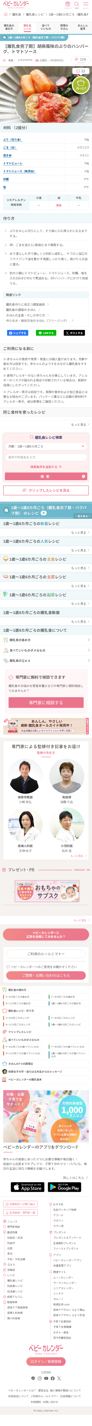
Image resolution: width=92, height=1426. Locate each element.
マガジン (58, 1220)
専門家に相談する (46, 702)
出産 (9, 1248)
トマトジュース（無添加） (19, 171)
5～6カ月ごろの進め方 (17, 996)
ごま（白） (10, 147)
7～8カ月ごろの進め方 (63, 996)
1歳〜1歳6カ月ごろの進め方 (66, 1003)
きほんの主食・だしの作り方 (25, 315)
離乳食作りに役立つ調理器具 (25, 304)
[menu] (86, 5)
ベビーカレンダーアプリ (67, 1260)
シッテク (58, 1293)
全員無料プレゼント (64, 1243)
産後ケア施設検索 (17, 1307)
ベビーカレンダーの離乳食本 (25, 1079)
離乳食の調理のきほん (21, 310)
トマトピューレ (13, 163)
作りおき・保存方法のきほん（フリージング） (37, 320)
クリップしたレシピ (19, 1032)
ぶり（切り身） (13, 139)
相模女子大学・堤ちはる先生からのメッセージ (35, 1071)
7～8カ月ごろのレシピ (63, 1017)
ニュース (12, 1221)
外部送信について (18, 1396)
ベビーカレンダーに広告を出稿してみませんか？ (46, 934)
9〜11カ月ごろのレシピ (18, 1024)
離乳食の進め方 (20, 640)
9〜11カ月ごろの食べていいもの (23, 1053)
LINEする (48, 333)
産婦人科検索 (15, 1312)
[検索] (76, 5)
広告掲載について (70, 1396)
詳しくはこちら (73, 1177)
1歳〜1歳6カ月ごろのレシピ (66, 1024)
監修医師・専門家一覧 (22, 1212)
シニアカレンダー (63, 1288)
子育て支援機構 (62, 1326)
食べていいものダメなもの (27, 650)
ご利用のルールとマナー (46, 953)
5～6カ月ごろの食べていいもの (22, 1046)
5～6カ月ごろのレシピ (17, 1017)
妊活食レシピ (15, 1291)
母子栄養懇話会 (62, 1337)
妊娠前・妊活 (15, 1237)
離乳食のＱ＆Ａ (20, 660)
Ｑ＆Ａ (11, 1264)
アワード (58, 1215)
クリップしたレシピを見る (49, 490)
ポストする (76, 333)
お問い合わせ (50, 1402)
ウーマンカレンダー (64, 1283)
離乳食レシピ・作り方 (21, 1010)
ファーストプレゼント (66, 1248)
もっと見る (78, 424)
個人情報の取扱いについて (65, 1390)
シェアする (19, 333)
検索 (46, 476)
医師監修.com (61, 1304)
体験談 (11, 1269)
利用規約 (36, 1402)
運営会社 (43, 1390)
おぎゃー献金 (61, 1332)
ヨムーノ (58, 1299)
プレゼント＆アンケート (67, 1237)
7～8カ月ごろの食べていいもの (67, 1046)
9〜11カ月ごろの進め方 (18, 1003)
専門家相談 (13, 1226)
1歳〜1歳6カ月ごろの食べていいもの (68, 1054)
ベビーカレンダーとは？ (22, 1390)
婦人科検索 (13, 1318)
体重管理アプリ (62, 1265)
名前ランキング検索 (64, 1209)
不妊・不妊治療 (16, 1259)
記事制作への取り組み (22, 1204)
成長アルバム (14, 1296)
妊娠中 (11, 1243)
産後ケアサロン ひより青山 (69, 1309)
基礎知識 (12, 1232)
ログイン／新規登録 (46, 1361)
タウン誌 (58, 1226)
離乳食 (16, 14)
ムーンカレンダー (63, 1277)
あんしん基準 (83, 26)
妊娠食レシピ (15, 1285)
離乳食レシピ (35, 14)
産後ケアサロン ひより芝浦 (69, 1315)
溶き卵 (7, 155)
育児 (9, 1253)
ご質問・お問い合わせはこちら (46, 975)
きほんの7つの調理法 (20, 1063)
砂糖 (6, 179)
